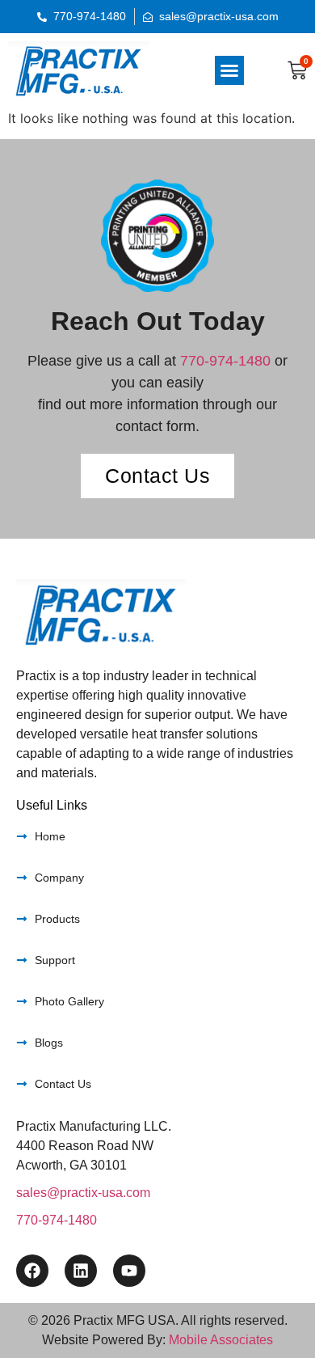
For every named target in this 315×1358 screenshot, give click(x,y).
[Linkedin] (81, 1270)
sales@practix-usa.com (83, 1192)
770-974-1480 (225, 361)
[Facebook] (32, 1270)
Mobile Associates (221, 1340)
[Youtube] (129, 1270)
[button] (229, 70)
